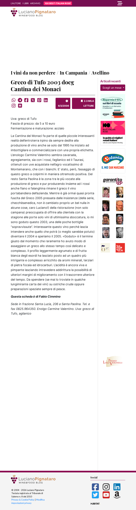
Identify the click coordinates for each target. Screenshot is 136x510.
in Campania (73, 73)
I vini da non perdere (33, 73)
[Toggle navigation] (107, 3)
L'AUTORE (16, 3)
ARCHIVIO (35, 3)
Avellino (100, 73)
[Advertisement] (68, 43)
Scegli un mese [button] (112, 87)
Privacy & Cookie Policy (22, 499)
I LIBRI (26, 3)
